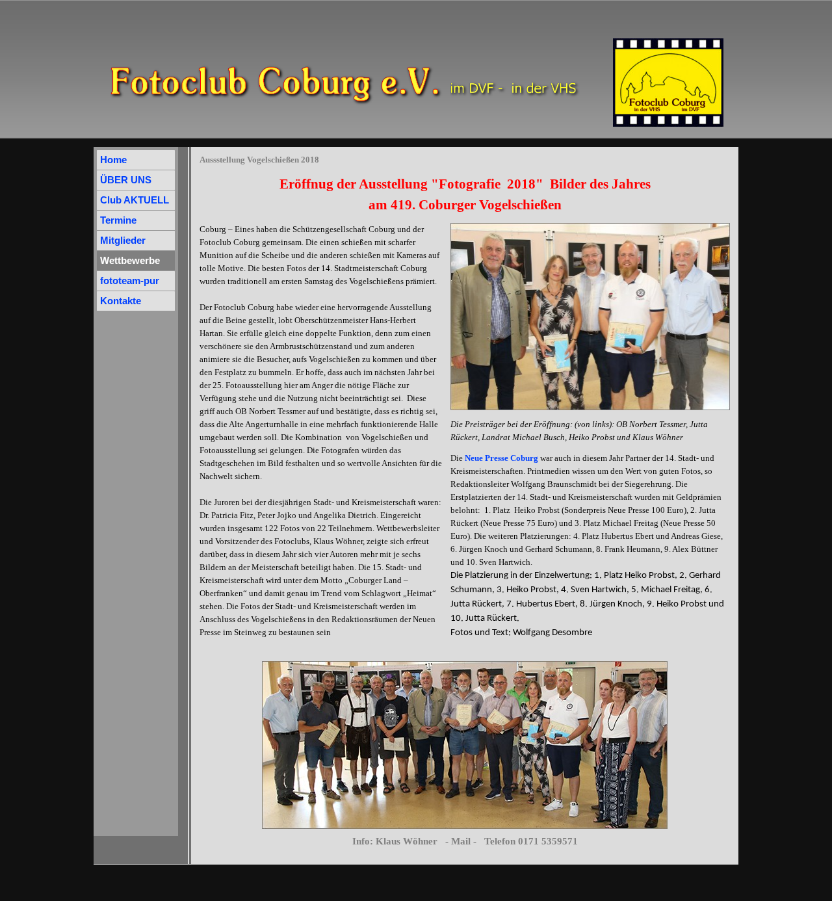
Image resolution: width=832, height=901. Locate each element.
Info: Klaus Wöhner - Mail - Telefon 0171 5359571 (465, 841)
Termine (118, 220)
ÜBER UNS (125, 180)
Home (113, 160)
